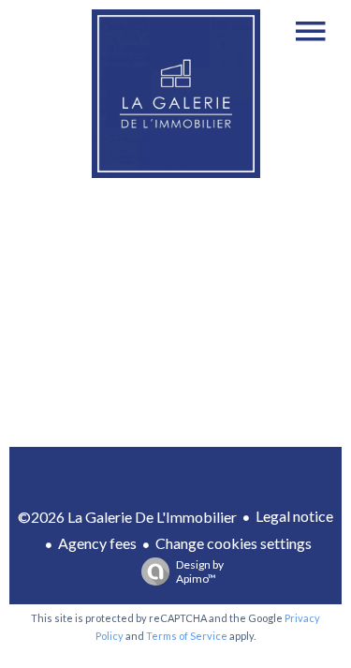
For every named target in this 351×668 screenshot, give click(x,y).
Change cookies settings (233, 543)
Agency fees (97, 543)
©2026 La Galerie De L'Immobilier (127, 517)
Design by (200, 571)
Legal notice (294, 516)
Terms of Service (186, 636)
